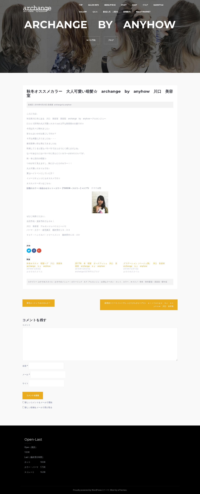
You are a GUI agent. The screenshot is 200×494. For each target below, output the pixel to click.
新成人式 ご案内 (110, 12)
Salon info (93, 5)
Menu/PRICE (110, 5)
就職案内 (127, 12)
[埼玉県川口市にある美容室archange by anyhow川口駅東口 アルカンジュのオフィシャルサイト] (37, 8)
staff (124, 5)
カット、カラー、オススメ (127, 282)
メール (26, 374)
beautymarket (143, 12)
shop (134, 5)
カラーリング (76, 282)
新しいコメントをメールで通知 (38, 402)
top (81, 5)
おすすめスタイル (45, 282)
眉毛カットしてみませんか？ (38, 303)
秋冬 (141, 282)
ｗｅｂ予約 (91, 40)
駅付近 (164, 282)
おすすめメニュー (62, 282)
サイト (25, 383)
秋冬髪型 (149, 282)
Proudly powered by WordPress (87, 490)
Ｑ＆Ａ (95, 12)
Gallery (83, 12)
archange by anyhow (63, 105)
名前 (25, 366)
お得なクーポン (107, 282)
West (112, 490)
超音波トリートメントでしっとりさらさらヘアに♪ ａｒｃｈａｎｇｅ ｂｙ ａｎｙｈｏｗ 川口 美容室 (138, 304)
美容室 (157, 282)
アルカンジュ (93, 282)
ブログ (145, 5)
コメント (26, 325)
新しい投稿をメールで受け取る (38, 407)
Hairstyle (158, 5)
